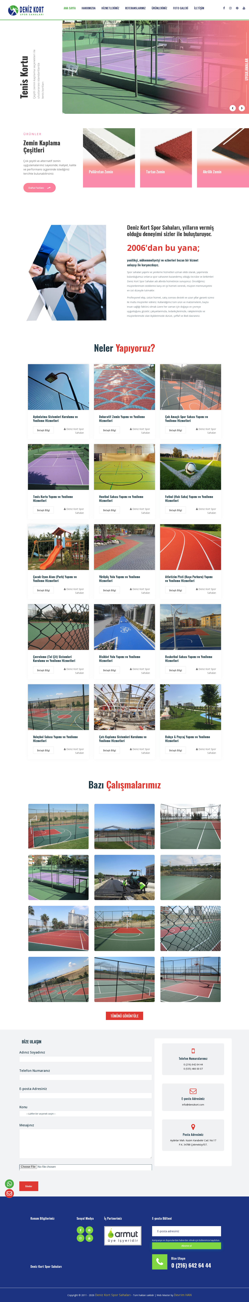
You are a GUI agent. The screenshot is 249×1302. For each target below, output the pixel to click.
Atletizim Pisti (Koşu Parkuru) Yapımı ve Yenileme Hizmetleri (189, 579)
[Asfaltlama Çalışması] (124, 877)
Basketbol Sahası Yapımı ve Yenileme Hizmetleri (188, 658)
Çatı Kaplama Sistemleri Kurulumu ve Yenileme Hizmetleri (123, 739)
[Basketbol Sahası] (58, 826)
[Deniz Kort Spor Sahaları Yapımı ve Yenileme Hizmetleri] (122, 1235)
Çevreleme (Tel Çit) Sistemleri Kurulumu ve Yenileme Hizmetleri (54, 658)
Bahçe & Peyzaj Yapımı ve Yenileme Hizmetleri (187, 739)
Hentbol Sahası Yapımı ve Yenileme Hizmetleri (121, 498)
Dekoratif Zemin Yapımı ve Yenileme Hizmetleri (122, 418)
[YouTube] (89, 1238)
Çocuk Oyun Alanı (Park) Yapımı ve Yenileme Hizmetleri (55, 579)
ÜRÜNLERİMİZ (159, 8)
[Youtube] (246, 6)
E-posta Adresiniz (33, 1089)
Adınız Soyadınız (32, 1052)
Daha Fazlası (36, 187)
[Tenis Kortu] (190, 826)
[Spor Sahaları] (124, 826)
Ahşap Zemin (212, 171)
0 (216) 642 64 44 (193, 1064)
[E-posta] (9, 1193)
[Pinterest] (239, 6)
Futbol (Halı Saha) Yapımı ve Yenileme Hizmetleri (189, 498)
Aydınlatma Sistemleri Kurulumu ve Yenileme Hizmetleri (55, 418)
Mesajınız (26, 1125)
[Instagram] (232, 6)
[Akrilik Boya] (190, 877)
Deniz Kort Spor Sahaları (46, 1266)
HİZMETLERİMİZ (110, 8)
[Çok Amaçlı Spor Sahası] (58, 979)
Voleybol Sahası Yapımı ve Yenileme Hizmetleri (55, 739)
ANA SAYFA (70, 8)
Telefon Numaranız (34, 1070)
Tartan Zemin (98, 171)
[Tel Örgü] (190, 928)
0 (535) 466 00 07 (193, 1068)
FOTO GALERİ (180, 8)
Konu (23, 1107)
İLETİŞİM (199, 8)
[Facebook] (226, 6)
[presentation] (233, 108)
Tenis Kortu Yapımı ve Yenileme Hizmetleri (53, 498)
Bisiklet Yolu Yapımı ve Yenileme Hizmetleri (119, 658)
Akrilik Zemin (155, 171)
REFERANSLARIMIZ (135, 8)
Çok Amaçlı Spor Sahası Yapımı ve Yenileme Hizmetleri (186, 418)
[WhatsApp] (9, 1183)
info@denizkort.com (193, 1104)
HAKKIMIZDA (89, 8)
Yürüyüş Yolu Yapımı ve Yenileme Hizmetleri (119, 579)
